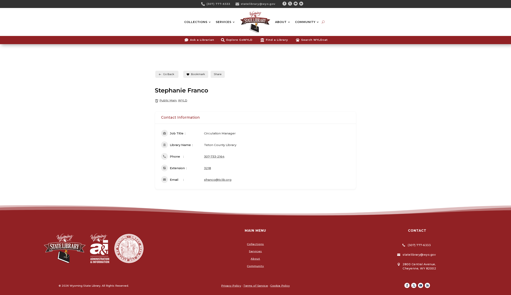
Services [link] (255, 251)
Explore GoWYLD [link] (239, 39)
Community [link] (255, 266)
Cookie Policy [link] (280, 285)
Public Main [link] (168, 100)
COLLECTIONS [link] (195, 22)
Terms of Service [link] (255, 285)
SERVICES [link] (223, 22)
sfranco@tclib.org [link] (218, 180)
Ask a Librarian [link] (202, 39)
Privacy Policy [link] (231, 285)
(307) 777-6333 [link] (218, 3)
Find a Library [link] (277, 39)
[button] (284, 4)
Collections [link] (255, 244)
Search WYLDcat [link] (314, 39)
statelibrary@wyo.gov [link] (258, 3)
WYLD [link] (182, 100)
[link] (204, 4)
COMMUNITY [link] (305, 22)
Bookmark (198, 74)
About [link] (255, 258)
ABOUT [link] (281, 22)
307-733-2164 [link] (214, 156)
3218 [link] (207, 168)
